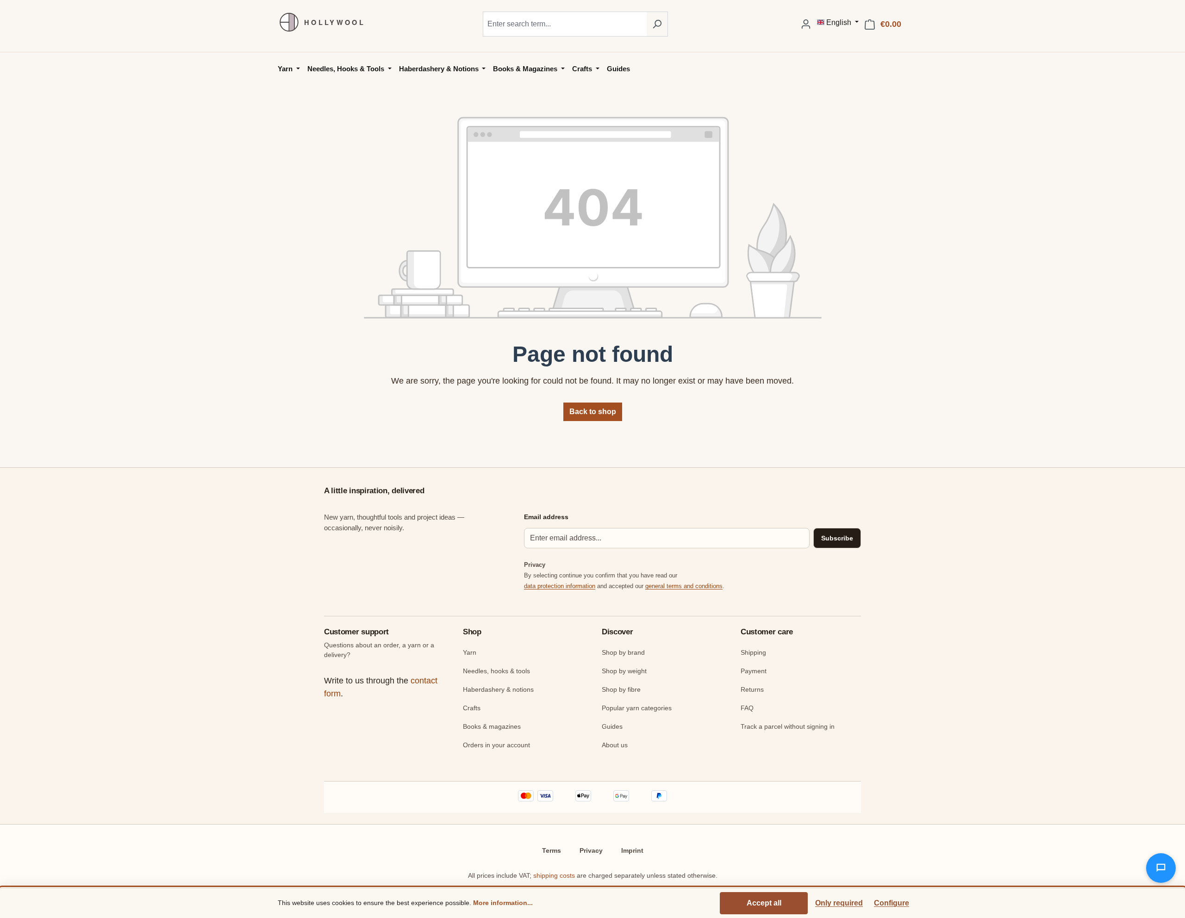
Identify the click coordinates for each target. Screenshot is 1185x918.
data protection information (559, 586)
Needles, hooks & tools (496, 671)
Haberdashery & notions (498, 689)
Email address (546, 517)
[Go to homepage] (317, 22)
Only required (839, 903)
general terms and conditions (684, 586)
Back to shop (592, 412)
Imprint (632, 850)
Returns (752, 689)
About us (615, 745)
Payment (754, 671)
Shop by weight (624, 671)
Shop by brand (623, 652)
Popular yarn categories (637, 708)
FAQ (747, 708)
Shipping (753, 652)
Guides (612, 726)
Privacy (591, 850)
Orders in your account (496, 745)
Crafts (471, 708)
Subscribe (837, 538)
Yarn (469, 652)
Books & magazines (492, 726)
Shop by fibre (621, 689)
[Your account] (806, 24)
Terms (551, 850)
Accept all (764, 903)
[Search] (657, 24)
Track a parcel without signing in (788, 726)
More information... (503, 902)
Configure (891, 903)
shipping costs (554, 875)
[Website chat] (1161, 868)
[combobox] (565, 24)
